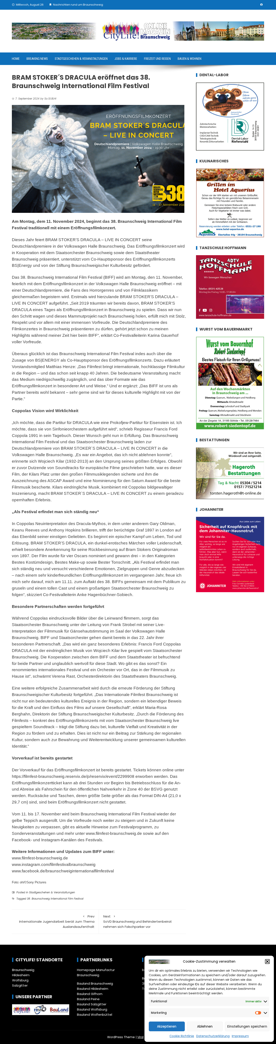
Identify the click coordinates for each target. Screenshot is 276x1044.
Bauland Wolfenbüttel (94, 1014)
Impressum (240, 1036)
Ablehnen (205, 1026)
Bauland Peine (88, 999)
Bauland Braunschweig (95, 983)
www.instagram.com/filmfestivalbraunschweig (54, 864)
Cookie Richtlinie (181, 1036)
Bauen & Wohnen (189, 59)
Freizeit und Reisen (157, 59)
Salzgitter (20, 985)
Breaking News (37, 59)
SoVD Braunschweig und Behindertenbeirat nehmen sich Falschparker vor (137, 921)
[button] (267, 961)
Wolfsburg (20, 980)
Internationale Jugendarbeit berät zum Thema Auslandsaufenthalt (56, 921)
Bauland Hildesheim (92, 988)
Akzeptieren (166, 1026)
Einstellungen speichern (247, 1026)
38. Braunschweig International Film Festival (55, 898)
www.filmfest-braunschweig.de (114, 833)
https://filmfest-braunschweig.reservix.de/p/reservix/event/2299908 (73, 776)
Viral (140, 1037)
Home (16, 59)
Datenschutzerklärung (213, 1036)
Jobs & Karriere (125, 59)
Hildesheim (21, 975)
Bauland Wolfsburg (92, 1009)
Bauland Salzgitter (91, 1004)
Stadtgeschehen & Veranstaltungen (81, 59)
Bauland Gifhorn (89, 994)
